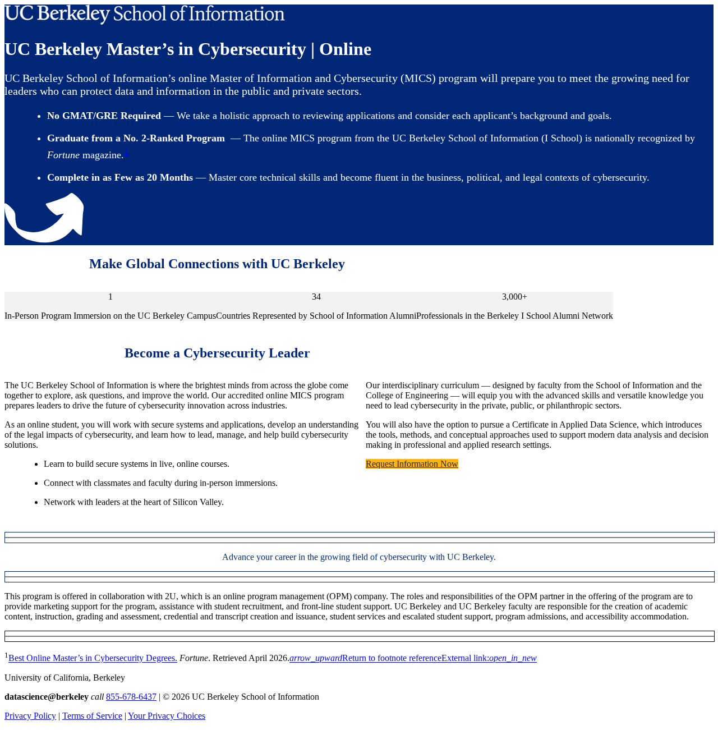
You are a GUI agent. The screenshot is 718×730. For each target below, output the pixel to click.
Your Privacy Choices (166, 715)
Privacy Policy (30, 715)
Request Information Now (412, 464)
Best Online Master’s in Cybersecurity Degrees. (92, 658)
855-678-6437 (131, 696)
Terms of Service (92, 715)
